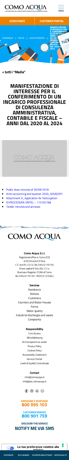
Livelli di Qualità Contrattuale (34, 363)
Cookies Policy (34, 350)
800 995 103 (34, 404)
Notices (34, 294)
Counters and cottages (42, 455)
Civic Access (34, 333)
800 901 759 (34, 415)
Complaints (34, 319)
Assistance (17, 21)
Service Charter (34, 359)
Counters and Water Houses (34, 302)
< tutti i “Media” (13, 72)
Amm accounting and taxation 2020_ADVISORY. (34, 194)
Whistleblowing (34, 337)
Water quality (35, 311)
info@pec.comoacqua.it (34, 381)
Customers (34, 298)
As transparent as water (34, 342)
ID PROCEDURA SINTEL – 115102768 (28, 202)
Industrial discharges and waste (34, 315)
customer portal (52, 21)
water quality (60, 455)
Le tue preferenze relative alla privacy (38, 448)
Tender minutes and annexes (23, 206)
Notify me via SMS (34, 428)
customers (8, 455)
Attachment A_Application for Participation (31, 198)
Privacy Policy (34, 346)
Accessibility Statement (34, 355)
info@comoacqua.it (34, 377)
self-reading (23, 455)
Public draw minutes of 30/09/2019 (27, 189)
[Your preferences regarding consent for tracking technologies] (62, 445)
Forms (34, 306)
